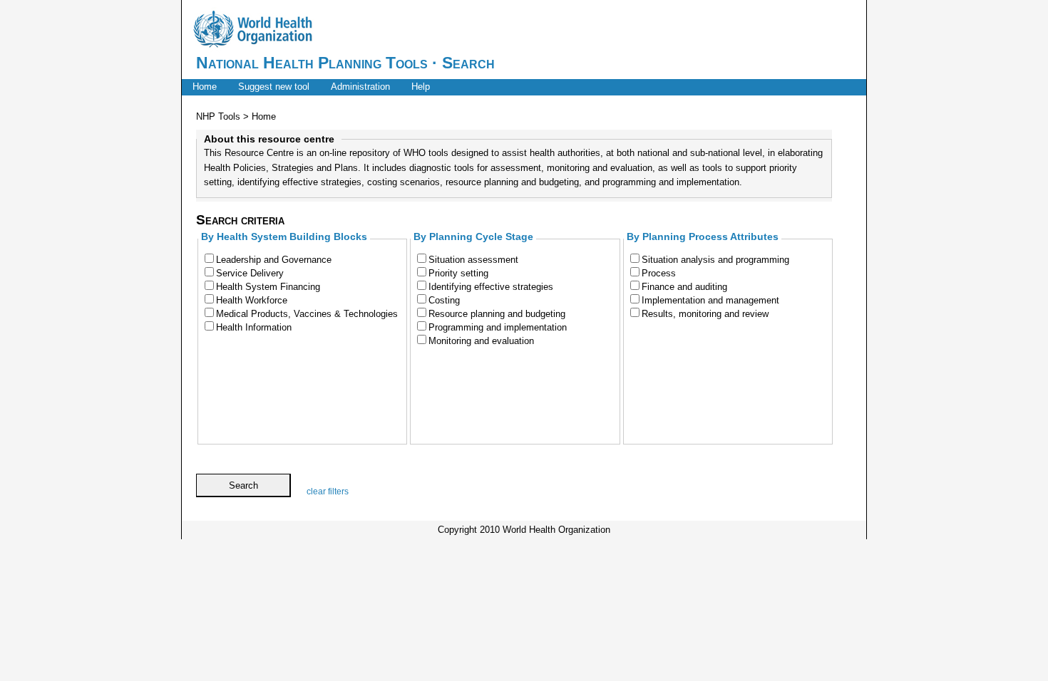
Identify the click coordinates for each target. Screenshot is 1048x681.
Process (659, 273)
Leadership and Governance (274, 259)
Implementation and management (710, 300)
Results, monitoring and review (705, 313)
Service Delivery (250, 273)
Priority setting (458, 273)
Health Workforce (251, 300)
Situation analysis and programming (715, 259)
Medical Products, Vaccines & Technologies (307, 313)
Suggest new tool (273, 86)
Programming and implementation (497, 327)
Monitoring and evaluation (481, 341)
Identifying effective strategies (490, 286)
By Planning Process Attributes (703, 236)
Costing (444, 300)
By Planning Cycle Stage (473, 236)
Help (420, 86)
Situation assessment (473, 259)
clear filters (328, 491)
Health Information (254, 327)
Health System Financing (268, 286)
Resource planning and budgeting (496, 313)
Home (204, 86)
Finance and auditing (684, 286)
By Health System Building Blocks (284, 236)
